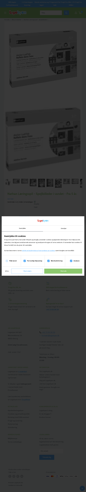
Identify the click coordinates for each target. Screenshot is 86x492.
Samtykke (22, 228)
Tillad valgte (27, 271)
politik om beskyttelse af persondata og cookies (38, 250)
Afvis (7, 271)
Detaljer (64, 228)
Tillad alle (63, 271)
